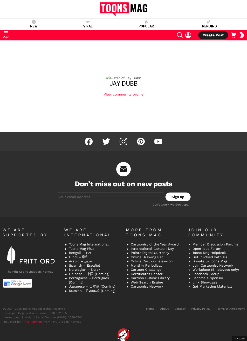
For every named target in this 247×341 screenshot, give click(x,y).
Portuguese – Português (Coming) (89, 280)
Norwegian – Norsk (84, 269)
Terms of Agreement (230, 308)
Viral (88, 26)
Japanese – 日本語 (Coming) (92, 286)
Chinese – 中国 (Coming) (89, 274)
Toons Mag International (89, 244)
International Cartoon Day (152, 249)
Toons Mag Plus (81, 249)
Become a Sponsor (207, 278)
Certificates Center (147, 274)
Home (150, 308)
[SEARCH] (180, 35)
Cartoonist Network (147, 286)
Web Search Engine (147, 282)
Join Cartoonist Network (212, 265)
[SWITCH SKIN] (242, 35)
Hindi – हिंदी (78, 257)
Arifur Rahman (31, 321)
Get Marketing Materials (212, 286)
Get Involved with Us (209, 257)
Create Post (213, 35)
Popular (146, 26)
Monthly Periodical (146, 265)
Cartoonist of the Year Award (155, 244)
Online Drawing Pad (147, 257)
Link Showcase (204, 282)
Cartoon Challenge (146, 269)
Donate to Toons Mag (209, 261)
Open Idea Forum (206, 249)
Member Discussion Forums (215, 244)
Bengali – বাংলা (80, 253)
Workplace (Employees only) (215, 269)
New (33, 26)
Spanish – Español (84, 265)
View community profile (123, 94)
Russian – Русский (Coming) (92, 291)
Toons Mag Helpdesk (209, 253)
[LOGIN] (188, 35)
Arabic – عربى (80, 261)
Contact (179, 308)
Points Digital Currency (150, 253)
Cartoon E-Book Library (150, 278)
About (164, 308)
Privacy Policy (200, 308)
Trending (208, 26)
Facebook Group (206, 274)
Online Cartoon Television (152, 261)
